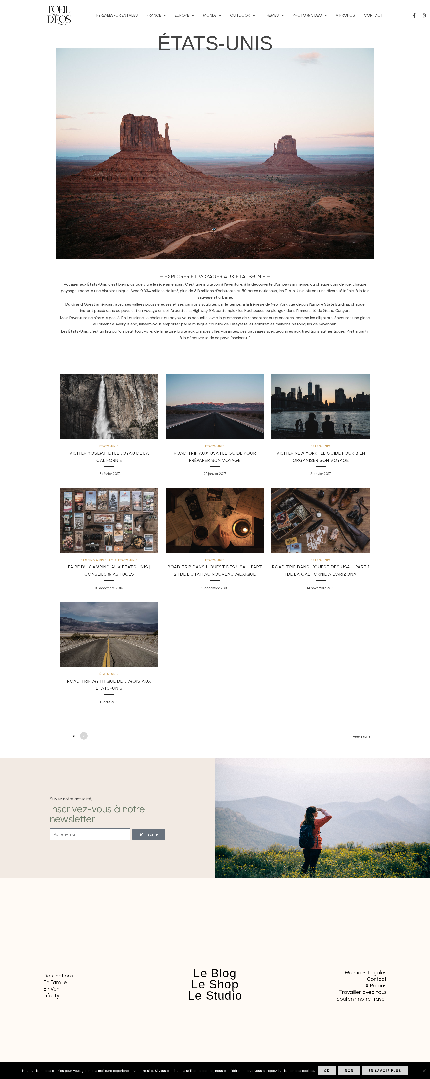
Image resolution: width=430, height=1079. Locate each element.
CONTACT (373, 15)
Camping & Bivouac (96, 560)
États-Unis (109, 446)
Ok (327, 1071)
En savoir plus (385, 1071)
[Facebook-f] (414, 15)
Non (349, 1071)
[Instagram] (424, 15)
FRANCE (154, 15)
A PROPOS (345, 15)
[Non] (423, 1070)
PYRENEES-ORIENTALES (117, 15)
